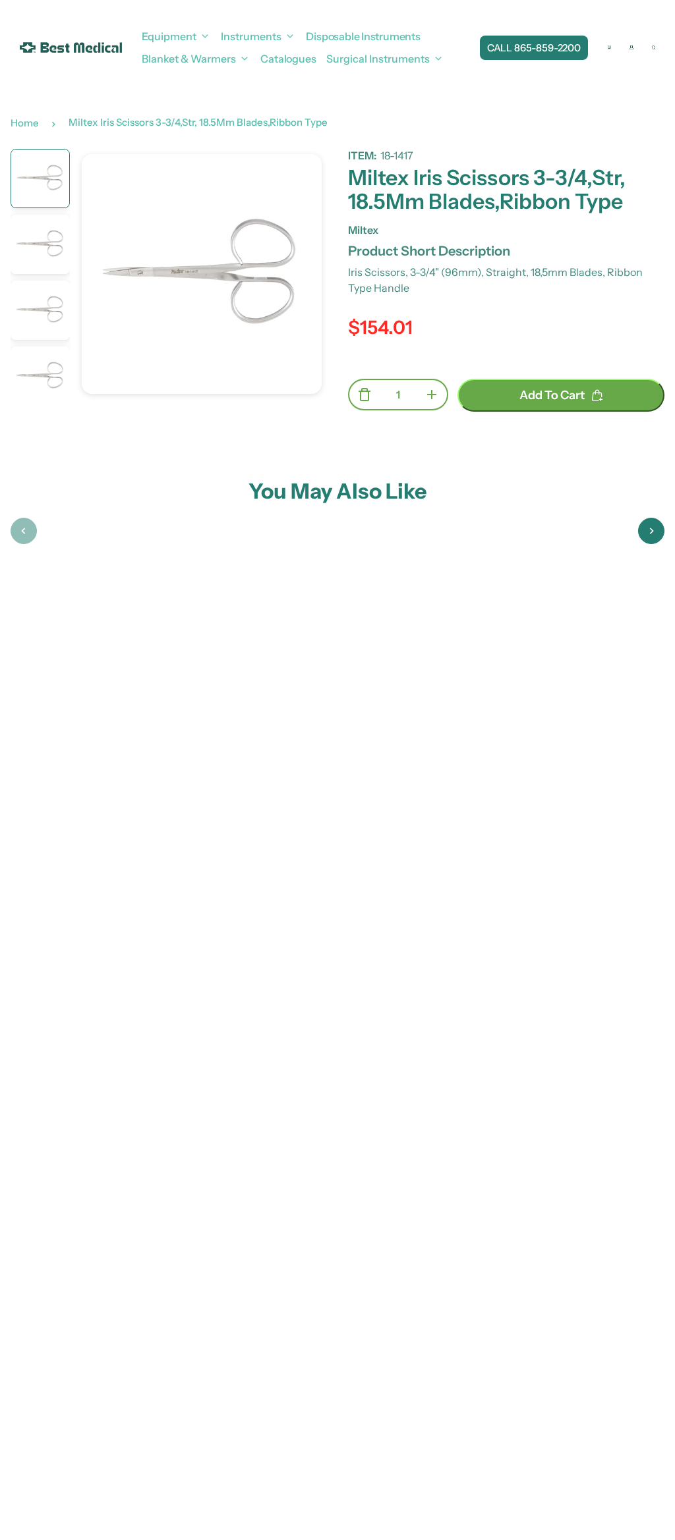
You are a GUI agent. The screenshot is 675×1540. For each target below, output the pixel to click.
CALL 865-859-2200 (534, 47)
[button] (24, 531)
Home (25, 123)
